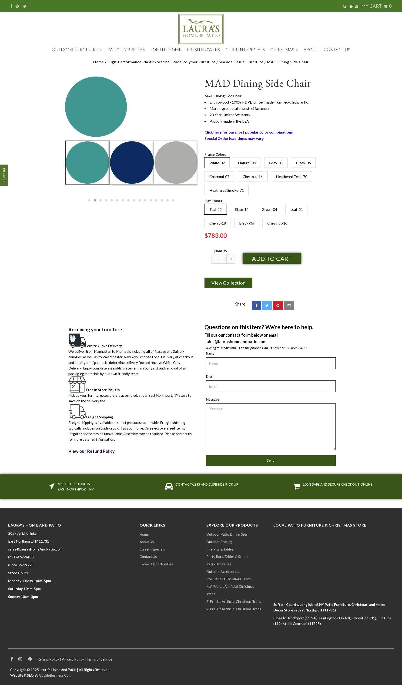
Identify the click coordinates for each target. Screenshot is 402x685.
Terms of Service (99, 659)
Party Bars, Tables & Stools (227, 556)
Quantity (219, 250)
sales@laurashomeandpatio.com (235, 341)
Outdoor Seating (219, 542)
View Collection (228, 282)
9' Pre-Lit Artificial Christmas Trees (233, 609)
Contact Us (148, 556)
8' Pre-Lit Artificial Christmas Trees (233, 601)
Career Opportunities (156, 564)
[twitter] (267, 305)
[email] (289, 305)
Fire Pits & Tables (219, 549)
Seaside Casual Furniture (241, 62)
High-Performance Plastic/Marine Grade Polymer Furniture (161, 62)
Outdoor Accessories (222, 571)
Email (210, 376)
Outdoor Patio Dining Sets (227, 534)
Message (212, 399)
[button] (89, 200)
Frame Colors (215, 154)
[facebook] (256, 305)
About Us (147, 542)
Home (98, 62)
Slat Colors (213, 201)
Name (210, 353)
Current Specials (152, 549)
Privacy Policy (73, 659)
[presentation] (61, 173)
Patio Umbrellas (218, 564)
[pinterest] (278, 305)
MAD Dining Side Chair (257, 83)
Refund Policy (48, 659)
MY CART (376, 6)
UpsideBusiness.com (55, 675)
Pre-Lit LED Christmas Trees (228, 579)
